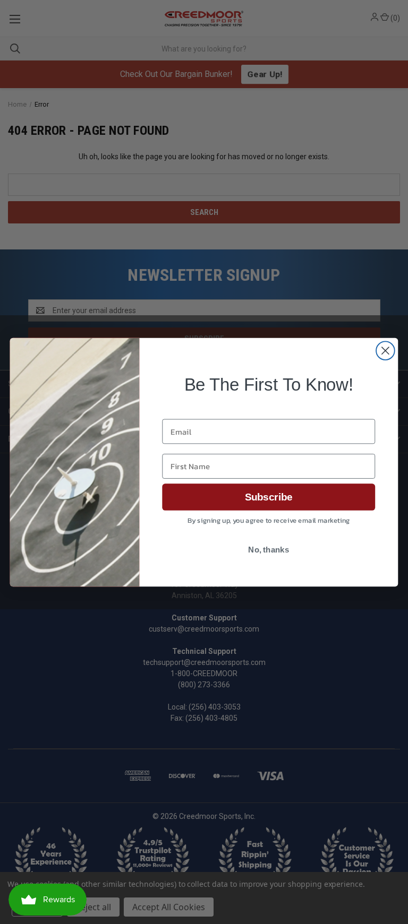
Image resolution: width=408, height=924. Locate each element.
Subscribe (269, 497)
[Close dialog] (385, 350)
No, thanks (268, 550)
